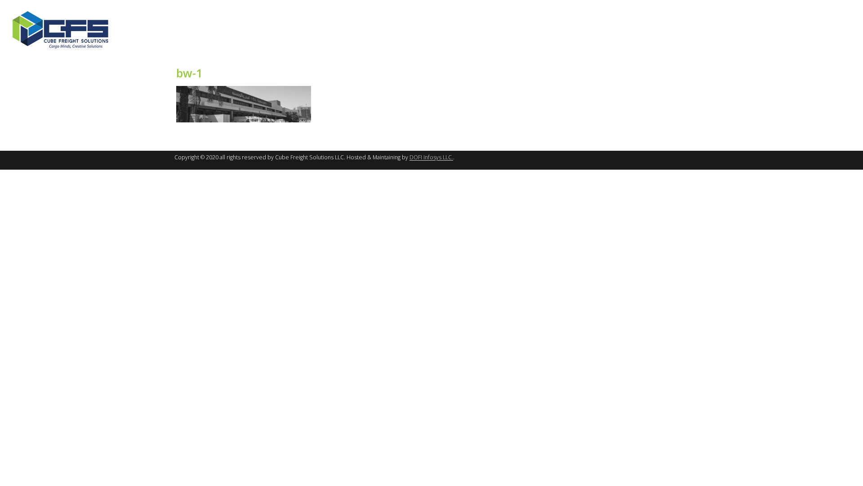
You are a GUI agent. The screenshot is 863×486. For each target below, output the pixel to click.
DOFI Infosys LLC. (431, 157)
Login (756, 5)
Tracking (787, 5)
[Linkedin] (844, 5)
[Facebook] (816, 5)
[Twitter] (830, 5)
